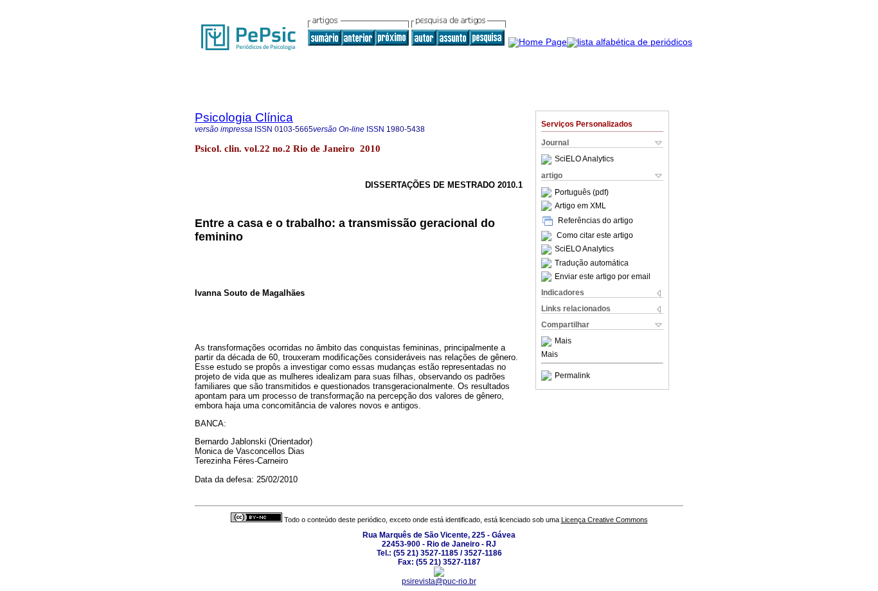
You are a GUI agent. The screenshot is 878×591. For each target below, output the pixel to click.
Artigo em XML (580, 205)
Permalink (572, 375)
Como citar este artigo (595, 236)
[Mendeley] (548, 341)
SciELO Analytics (584, 159)
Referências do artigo (595, 220)
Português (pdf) (582, 192)
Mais (563, 341)
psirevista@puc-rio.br (439, 581)
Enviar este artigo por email (602, 276)
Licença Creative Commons (604, 519)
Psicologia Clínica (244, 117)
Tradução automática (592, 263)
